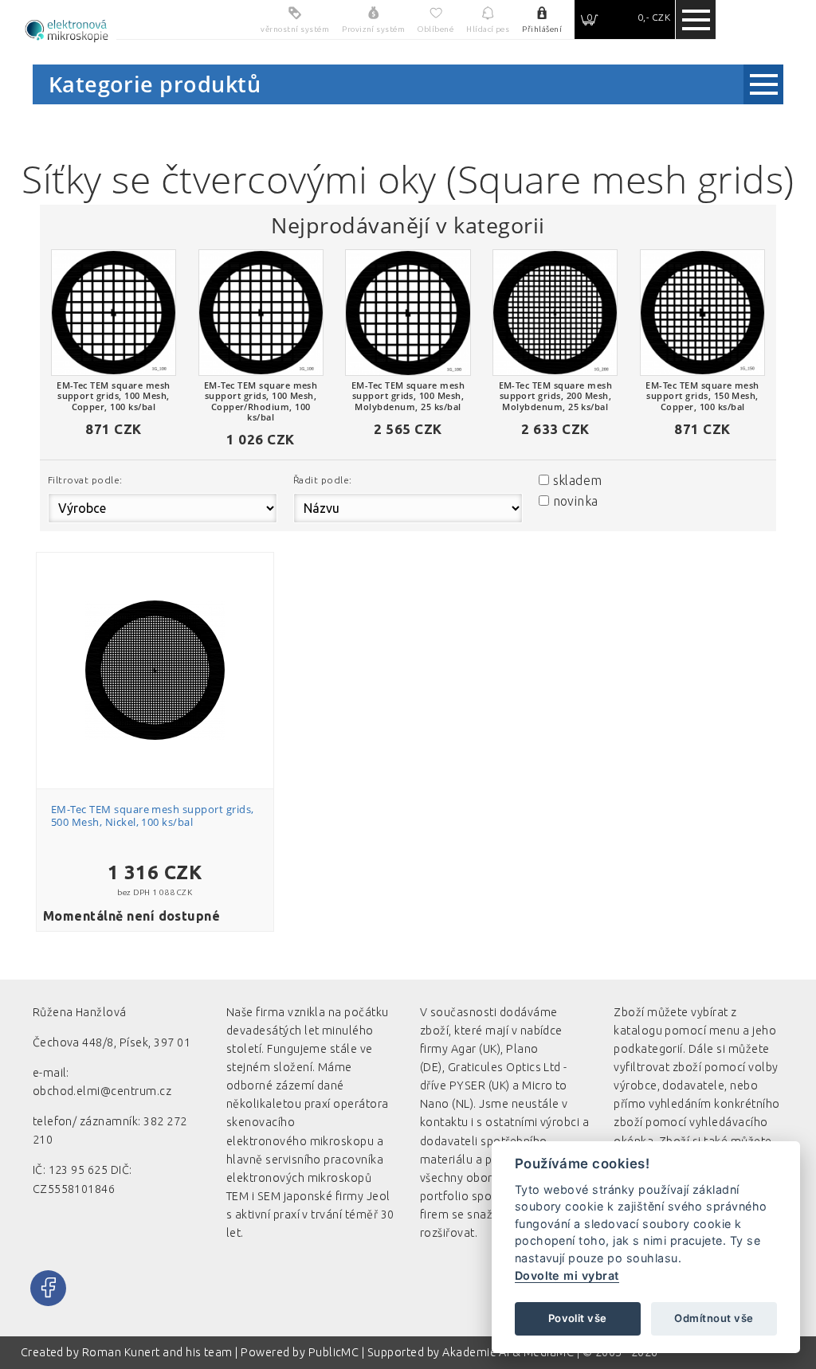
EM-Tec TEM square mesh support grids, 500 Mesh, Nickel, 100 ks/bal (152, 815)
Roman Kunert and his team (158, 1352)
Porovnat (163, 636)
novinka (575, 501)
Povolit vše (577, 1318)
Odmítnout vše (713, 1318)
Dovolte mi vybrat (567, 1275)
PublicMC (333, 1352)
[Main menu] (696, 20)
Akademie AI (475, 1352)
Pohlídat (163, 664)
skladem (577, 480)
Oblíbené (163, 607)
